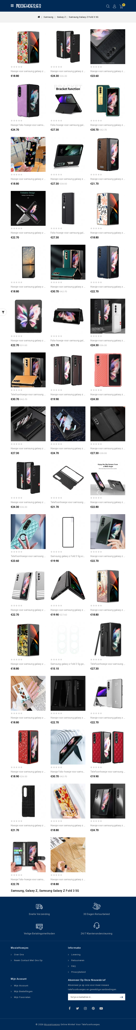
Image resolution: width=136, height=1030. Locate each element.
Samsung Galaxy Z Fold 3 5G (83, 17)
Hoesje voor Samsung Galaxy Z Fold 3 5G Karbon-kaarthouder (43, 502)
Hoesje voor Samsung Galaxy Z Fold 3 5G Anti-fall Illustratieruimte (45, 179)
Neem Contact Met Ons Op (28, 960)
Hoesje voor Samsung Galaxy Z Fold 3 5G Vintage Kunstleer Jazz (44, 286)
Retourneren (77, 960)
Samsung (48, 17)
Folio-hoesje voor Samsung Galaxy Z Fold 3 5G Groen (78, 232)
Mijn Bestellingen (23, 991)
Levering (75, 954)
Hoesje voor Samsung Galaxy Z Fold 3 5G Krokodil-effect (40, 825)
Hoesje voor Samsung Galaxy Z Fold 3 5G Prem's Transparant (82, 879)
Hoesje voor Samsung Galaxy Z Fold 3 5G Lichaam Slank (39, 232)
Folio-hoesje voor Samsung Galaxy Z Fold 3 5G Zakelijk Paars (82, 125)
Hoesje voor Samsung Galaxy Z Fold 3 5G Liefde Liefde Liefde (42, 664)
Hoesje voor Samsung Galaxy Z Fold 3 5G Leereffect (78, 394)
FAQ (73, 966)
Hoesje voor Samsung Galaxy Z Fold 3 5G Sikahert (76, 825)
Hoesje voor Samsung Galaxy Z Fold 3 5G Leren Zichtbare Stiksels (85, 179)
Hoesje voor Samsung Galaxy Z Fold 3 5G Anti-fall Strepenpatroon (45, 610)
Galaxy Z (61, 17)
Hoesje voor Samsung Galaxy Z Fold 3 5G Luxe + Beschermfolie (83, 286)
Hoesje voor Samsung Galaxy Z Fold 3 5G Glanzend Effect (81, 717)
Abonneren (122, 997)
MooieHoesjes (52, 1024)
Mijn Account (21, 985)
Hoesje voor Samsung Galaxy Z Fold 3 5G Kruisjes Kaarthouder (83, 71)
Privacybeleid (78, 972)
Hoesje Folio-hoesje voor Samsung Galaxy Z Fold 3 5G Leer (81, 771)
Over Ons (19, 954)
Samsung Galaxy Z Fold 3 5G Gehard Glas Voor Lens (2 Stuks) (82, 664)
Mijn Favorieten (22, 997)
